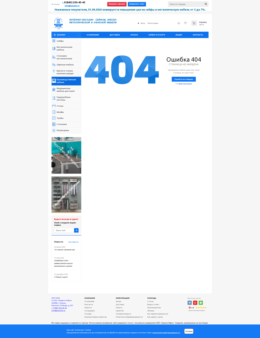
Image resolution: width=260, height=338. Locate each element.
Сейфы (60, 41)
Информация (122, 298)
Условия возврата (123, 314)
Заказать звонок (117, 4)
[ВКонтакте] (190, 303)
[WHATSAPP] (201, 303)
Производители (154, 307)
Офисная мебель (65, 64)
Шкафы (60, 112)
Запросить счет (136, 4)
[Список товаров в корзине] (199, 25)
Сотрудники (89, 311)
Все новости (74, 242)
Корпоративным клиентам (95, 317)
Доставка (115, 35)
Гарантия (119, 311)
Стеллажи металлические (64, 57)
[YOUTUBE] (195, 303)
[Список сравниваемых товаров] (179, 24)
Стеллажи (62, 124)
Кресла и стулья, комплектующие (65, 72)
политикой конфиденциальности (166, 333)
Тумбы (60, 118)
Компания (89, 298)
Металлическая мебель (64, 48)
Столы (60, 106)
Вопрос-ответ (153, 304)
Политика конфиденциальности (129, 317)
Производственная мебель (66, 80)
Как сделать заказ (155, 317)
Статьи (150, 301)
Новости (88, 307)
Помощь (151, 298)
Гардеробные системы (64, 98)
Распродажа (63, 130)
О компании (93, 35)
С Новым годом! (61, 277)
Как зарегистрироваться (157, 314)
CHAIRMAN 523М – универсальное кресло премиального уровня (63, 263)
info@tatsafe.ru (72, 6)
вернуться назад (185, 83)
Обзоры (150, 311)
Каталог (61, 35)
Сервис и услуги (156, 35)
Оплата (134, 35)
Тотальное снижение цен (64, 250)
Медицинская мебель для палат (66, 89)
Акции (179, 35)
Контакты (198, 35)
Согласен (189, 331)
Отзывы (88, 314)
